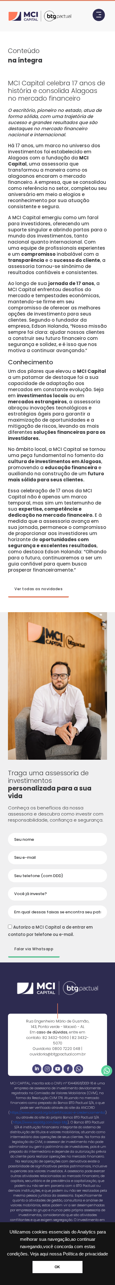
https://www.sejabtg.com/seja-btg (40, 1122)
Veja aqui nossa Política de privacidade (69, 1253)
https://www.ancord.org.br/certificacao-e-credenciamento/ (57, 1112)
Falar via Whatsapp (33, 948)
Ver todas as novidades (38, 588)
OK (57, 1267)
